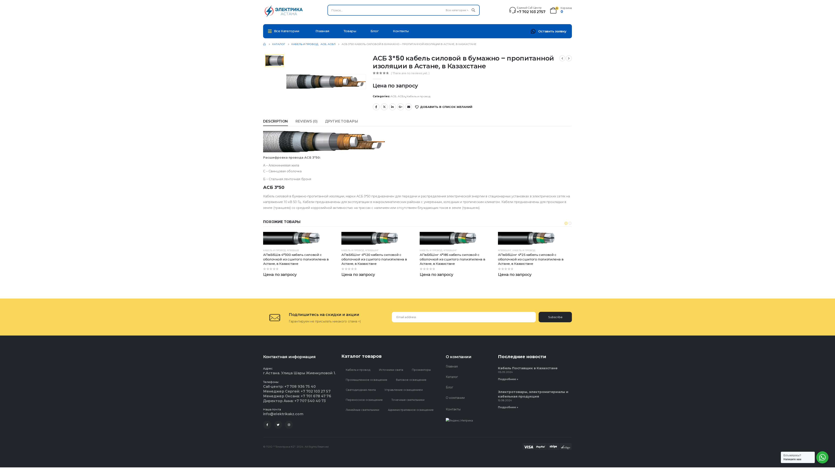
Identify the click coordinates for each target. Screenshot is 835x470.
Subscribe (555, 317)
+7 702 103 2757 (531, 12)
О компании (455, 398)
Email (408, 106)
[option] (274, 60)
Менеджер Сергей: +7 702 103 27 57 (297, 391)
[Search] (473, 10)
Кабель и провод (418, 96)
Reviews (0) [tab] (306, 121)
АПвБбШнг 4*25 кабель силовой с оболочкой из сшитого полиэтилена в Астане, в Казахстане (530, 259)
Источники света (391, 369)
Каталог (452, 377)
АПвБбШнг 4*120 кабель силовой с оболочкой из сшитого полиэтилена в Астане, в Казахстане (374, 259)
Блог (375, 31)
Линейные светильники (362, 409)
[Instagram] (289, 425)
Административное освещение (411, 409)
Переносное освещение (364, 399)
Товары (350, 31)
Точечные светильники (407, 399)
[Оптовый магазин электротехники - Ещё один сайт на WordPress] (285, 11)
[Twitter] (278, 425)
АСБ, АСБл (398, 96)
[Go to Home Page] (264, 44)
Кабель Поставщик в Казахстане (528, 368)
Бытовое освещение (411, 379)
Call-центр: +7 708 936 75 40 (289, 386)
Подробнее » (508, 379)
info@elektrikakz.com (283, 414)
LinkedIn (392, 106)
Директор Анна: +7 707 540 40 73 (294, 401)
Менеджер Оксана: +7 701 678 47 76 (297, 396)
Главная (322, 31)
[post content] (300, 238)
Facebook (376, 106)
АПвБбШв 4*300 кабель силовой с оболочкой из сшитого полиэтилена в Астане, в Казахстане (296, 259)
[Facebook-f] (267, 425)
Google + (400, 106)
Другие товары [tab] (341, 121)
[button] (566, 223)
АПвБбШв (293, 250)
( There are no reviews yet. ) (410, 73)
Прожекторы (421, 369)
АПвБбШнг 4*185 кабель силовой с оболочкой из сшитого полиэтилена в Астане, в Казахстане (452, 259)
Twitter (384, 106)
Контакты (401, 31)
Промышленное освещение (366, 379)
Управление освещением (403, 389)
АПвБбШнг (372, 250)
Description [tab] (275, 121)
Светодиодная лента (361, 389)
